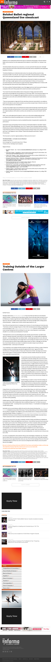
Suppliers (5, 575)
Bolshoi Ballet (19, 180)
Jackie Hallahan (40, 453)
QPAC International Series (30, 183)
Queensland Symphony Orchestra (23, 184)
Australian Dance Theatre (17, 451)
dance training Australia (13, 452)
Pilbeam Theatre (17, 183)
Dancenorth (24, 452)
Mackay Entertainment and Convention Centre (20, 182)
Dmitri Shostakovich (18, 181)
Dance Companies (8, 585)
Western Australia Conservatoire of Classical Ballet (29, 457)
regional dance (40, 455)
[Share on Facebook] (10, 56)
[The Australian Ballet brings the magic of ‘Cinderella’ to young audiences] (10, 203)
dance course (33, 451)
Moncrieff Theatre (7, 183)
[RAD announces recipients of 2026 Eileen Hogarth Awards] (25, 203)
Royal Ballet (12, 456)
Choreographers (7, 583)
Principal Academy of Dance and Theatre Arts (14, 455)
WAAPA (14, 457)
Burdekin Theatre (27, 180)
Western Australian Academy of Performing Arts (35, 413)
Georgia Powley (31, 453)
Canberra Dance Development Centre (23, 328)
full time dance (15, 453)
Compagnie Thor (26, 451)
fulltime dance (23, 453)
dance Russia (10, 181)
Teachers (5, 580)
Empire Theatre (28, 181)
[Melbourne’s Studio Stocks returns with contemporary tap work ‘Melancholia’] (41, 203)
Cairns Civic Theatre (37, 180)
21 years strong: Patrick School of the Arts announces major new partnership (25, 479)
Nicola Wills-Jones (32, 454)
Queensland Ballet (31, 455)
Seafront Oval (36, 184)
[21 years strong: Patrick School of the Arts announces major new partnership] (25, 476)
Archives (31, 658)
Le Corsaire (42, 181)
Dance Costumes (7, 578)
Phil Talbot (40, 454)
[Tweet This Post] (18, 56)
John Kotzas (35, 181)
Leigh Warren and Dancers (13, 454)
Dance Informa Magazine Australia (9, 658)
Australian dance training (31, 451)
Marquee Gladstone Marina (39, 182)
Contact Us (25, 658)
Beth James (40, 451)
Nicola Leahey (23, 454)
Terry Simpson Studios (38, 456)
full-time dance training (19, 315)
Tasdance (30, 456)
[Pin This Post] (25, 56)
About (20, 658)
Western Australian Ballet (30, 458)
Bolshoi (12, 180)
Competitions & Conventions (11, 568)
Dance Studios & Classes (9, 571)
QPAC (22, 183)
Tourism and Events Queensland (15, 185)
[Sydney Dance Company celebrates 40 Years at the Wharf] (41, 476)
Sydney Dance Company (21, 456)
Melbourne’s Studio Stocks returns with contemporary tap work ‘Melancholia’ (40, 206)
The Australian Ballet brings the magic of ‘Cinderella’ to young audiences (9, 206)
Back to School (7, 573)
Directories (36, 658)
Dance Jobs (6, 588)
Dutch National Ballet (33, 452)
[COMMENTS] (40, 56)
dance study (41, 451)
